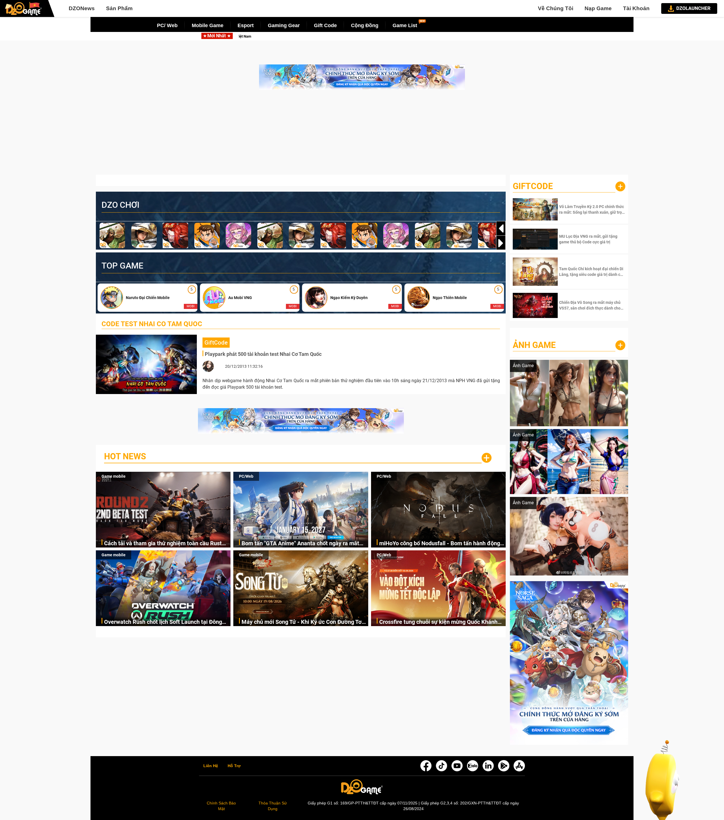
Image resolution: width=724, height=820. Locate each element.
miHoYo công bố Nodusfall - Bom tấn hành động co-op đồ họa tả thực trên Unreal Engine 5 (439, 544)
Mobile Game (207, 25)
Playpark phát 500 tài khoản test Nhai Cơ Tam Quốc (263, 354)
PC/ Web (167, 25)
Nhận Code (591, 209)
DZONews (82, 8)
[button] (501, 243)
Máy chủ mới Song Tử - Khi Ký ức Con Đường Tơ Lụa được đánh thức (302, 622)
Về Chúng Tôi (555, 8)
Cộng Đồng (364, 25)
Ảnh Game (534, 345)
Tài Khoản (636, 8)
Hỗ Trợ (234, 766)
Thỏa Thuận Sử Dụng (272, 806)
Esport (246, 25)
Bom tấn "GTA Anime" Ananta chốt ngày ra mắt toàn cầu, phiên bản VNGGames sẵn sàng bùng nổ (383, 36)
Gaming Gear (284, 25)
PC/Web (246, 476)
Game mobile (114, 476)
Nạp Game (598, 8)
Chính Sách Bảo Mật (221, 806)
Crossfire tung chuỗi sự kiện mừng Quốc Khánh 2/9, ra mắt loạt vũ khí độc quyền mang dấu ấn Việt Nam (438, 622)
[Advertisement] (362, 135)
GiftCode (533, 186)
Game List (405, 25)
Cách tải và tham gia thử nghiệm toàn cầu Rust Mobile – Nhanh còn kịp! (163, 544)
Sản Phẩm (119, 8)
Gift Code (325, 25)
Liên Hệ (210, 766)
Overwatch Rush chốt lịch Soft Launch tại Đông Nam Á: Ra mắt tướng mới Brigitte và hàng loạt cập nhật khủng (163, 622)
